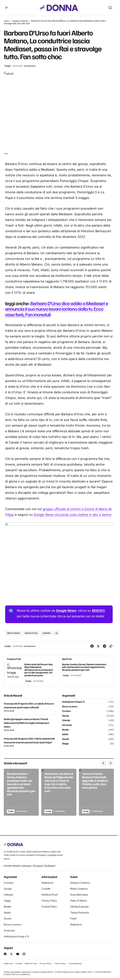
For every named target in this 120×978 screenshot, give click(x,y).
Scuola (65, 739)
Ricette (65, 729)
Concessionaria (75, 963)
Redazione (47, 882)
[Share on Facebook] (92, 646)
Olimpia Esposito (79, 906)
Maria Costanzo (79, 888)
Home (6, 21)
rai (56, 633)
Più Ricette (50, 865)
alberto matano (13, 633)
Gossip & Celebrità (20, 21)
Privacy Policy (49, 900)
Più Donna (38, 865)
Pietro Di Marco (78, 900)
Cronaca (66, 711)
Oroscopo (67, 725)
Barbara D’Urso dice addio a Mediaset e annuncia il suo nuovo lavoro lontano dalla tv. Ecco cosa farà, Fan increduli (56, 308)
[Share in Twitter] (98, 646)
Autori (74, 877)
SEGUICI (98, 610)
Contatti (46, 888)
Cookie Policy (49, 906)
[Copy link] (111, 646)
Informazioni (49, 877)
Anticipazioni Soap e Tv (73, 701)
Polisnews (26, 865)
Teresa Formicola (79, 912)
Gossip (7, 66)
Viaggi (65, 743)
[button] (6, 8)
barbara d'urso (31, 633)
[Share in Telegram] (104, 646)
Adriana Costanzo (80, 882)
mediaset (46, 633)
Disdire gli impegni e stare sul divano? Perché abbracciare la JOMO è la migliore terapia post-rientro (27, 723)
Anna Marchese (79, 894)
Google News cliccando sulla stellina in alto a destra (72, 515)
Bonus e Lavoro (70, 706)
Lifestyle (66, 720)
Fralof (73, 918)
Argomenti (10, 877)
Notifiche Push (50, 894)
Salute (65, 734)
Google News (66, 610)
